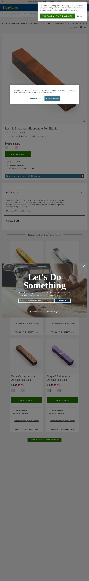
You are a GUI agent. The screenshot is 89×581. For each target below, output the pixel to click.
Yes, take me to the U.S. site (58, 16)
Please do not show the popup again (45, 312)
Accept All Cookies (52, 98)
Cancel (79, 16)
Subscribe (62, 300)
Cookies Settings (35, 98)
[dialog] (62, 11)
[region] (44, 94)
